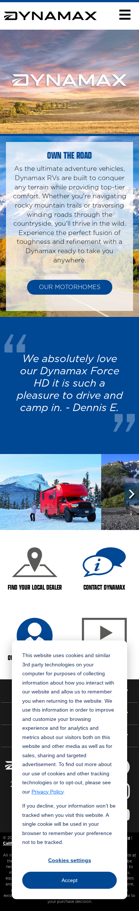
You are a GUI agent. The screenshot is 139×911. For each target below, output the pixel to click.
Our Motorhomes (69, 287)
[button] (124, 14)
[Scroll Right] (131, 494)
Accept (69, 880)
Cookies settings (69, 860)
